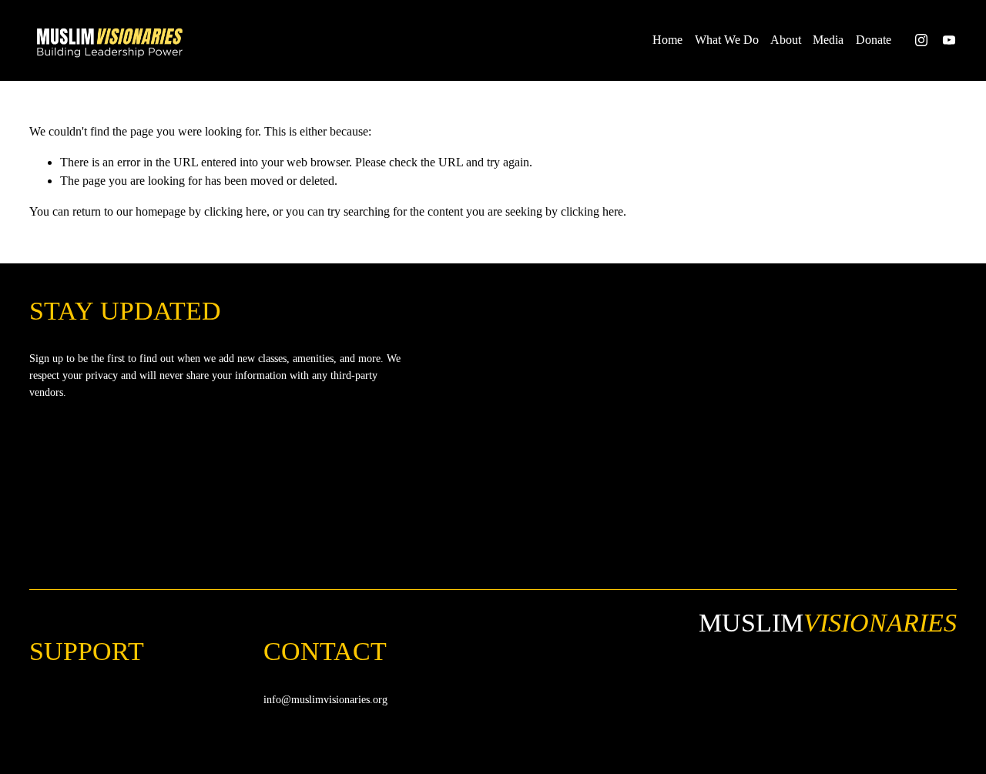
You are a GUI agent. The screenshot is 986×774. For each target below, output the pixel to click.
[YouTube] (949, 40)
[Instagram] (921, 40)
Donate (873, 39)
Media (828, 39)
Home (667, 39)
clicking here (235, 211)
